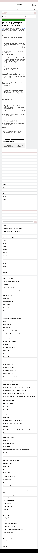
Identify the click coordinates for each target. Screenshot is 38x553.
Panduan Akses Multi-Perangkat (7, 409)
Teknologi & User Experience (7, 517)
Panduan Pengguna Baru (6, 435)
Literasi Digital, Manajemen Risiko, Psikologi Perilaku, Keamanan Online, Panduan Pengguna (14, 390)
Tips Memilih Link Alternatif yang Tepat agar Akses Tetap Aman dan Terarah (13, 226)
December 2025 (5, 252)
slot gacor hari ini (5, 211)
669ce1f (4, 26)
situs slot (4, 184)
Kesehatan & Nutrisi (5, 379)
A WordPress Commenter (6, 237)
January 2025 (5, 269)
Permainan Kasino (5, 452)
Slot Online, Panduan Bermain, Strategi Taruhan (9, 476)
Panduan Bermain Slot (6, 412)
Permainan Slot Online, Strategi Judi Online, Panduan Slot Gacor (11, 460)
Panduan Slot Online (5, 440)
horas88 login (5, 336)
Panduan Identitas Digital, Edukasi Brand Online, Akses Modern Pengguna (12, 420)
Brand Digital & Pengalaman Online (7, 295)
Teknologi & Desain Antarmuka (7, 503)
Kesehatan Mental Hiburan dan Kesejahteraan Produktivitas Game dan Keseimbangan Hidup (14, 381)
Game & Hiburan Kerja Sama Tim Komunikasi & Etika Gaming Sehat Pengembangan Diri (14, 313)
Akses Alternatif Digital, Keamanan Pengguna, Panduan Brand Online (11, 281)
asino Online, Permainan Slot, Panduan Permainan (9, 292)
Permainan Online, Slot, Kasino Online (8, 457)
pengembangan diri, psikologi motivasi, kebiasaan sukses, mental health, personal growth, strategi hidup (16, 449)
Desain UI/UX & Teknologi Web (7, 304)
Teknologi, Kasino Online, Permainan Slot (8, 538)
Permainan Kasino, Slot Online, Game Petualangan (9, 454)
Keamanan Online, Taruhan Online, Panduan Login (9, 370)
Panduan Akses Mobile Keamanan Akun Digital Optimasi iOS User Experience (13, 408)
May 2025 (4, 263)
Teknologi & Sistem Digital (6, 515)
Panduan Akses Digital (6, 406)
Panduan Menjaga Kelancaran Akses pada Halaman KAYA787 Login (12, 231)
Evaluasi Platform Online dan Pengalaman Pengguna (9, 310)
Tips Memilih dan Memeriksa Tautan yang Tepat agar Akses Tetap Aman (13, 228)
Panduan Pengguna (5, 432)
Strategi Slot (5, 492)
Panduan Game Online (6, 417)
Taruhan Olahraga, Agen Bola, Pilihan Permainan (9, 497)
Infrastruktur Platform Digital (7, 338)
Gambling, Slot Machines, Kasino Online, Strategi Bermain (10, 312)
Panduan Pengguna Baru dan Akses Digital (8, 437)
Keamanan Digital (5, 358)
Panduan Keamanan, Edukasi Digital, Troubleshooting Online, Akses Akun (12, 423)
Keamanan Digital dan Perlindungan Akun (8, 367)
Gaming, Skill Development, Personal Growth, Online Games (10, 330)
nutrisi (9, 141)
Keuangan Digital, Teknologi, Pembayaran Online (9, 382)
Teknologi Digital (5, 520)
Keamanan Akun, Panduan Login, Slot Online (8, 355)
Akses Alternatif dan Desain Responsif (8, 278)
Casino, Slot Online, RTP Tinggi (7, 298)
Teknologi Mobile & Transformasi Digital (8, 532)
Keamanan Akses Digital (6, 353)
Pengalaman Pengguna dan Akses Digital (8, 443)
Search (4, 220)
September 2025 (5, 257)
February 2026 (5, 249)
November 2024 (5, 272)
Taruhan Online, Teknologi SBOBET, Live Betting (9, 500)
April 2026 (4, 246)
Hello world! (12, 237)
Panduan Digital (5, 414)
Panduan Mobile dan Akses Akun (7, 431)
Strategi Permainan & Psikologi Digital (8, 487)
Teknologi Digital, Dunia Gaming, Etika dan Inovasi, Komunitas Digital (12, 521)
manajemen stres (5, 141)
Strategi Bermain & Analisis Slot (7, 485)
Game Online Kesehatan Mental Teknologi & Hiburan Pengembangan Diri (12, 318)
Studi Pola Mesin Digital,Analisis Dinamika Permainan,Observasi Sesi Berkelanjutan (13, 495)
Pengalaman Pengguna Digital (7, 446)
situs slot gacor (5, 175)
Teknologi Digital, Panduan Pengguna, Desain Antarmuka (10, 523)
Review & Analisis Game (6, 466)
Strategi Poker (5, 488)
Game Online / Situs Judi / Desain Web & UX (8, 316)
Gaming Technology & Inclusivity (7, 327)
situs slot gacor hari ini (6, 202)
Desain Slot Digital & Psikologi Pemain (8, 301)
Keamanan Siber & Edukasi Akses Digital (8, 373)
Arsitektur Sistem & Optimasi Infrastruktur (8, 289)
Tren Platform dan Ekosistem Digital (7, 543)
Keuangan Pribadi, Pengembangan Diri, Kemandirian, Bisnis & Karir (11, 384)
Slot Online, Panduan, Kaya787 (7, 479)
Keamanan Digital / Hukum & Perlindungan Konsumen (10, 359)
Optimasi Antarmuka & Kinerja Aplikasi (8, 403)
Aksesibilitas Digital (5, 284)
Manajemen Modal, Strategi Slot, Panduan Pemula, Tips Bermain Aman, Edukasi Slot (13, 393)
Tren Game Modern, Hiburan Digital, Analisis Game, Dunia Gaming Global (12, 541)
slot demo (4, 193)
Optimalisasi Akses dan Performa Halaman (8, 400)
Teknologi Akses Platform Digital (7, 518)
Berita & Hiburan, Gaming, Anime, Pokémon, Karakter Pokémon (11, 293)
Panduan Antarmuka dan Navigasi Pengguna (8, 411)
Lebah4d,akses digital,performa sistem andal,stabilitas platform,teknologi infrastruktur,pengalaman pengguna (16, 387)
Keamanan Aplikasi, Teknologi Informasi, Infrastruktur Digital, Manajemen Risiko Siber (14, 356)
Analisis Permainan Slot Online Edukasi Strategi (9, 287)
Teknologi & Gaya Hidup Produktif (7, 506)
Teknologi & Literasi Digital (6, 512)
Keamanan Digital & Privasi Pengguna (8, 364)
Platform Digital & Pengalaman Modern (8, 463)
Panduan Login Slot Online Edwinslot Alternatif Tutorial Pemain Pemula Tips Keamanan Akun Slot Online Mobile (17, 429)
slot (3, 178)
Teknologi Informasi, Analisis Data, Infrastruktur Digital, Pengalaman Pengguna (13, 529)
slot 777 (4, 181)
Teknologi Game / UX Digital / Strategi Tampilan (9, 526)
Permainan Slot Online (6, 458)
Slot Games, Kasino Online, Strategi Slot (8, 472)
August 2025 (5, 258)
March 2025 (4, 266)
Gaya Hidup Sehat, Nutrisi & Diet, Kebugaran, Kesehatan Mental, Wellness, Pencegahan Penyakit (13, 20)
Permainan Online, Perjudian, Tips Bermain (8, 455)
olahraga (12, 141)
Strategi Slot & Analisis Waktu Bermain (8, 494)
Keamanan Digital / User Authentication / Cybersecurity (10, 361)
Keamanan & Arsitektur (6, 350)
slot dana (4, 208)
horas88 (4, 335)
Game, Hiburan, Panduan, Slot (7, 324)
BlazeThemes (12, 551)
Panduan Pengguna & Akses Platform (8, 434)
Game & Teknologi (5, 315)
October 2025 (5, 255)
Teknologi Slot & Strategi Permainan (7, 535)
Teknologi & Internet (5, 509)
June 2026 (4, 243)
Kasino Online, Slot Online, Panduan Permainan (9, 347)
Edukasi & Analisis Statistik (6, 307)
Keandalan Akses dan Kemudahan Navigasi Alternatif (10, 376)
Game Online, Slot (5, 321)
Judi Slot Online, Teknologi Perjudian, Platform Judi (9, 341)
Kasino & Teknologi (5, 344)
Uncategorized (5, 546)
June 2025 (4, 261)
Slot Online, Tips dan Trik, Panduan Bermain (8, 484)
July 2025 (4, 260)
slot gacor (4, 196)
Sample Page (18, 9)
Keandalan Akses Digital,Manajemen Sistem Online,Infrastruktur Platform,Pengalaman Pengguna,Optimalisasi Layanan (18, 378)
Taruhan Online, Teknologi (6, 498)
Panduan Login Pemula (6, 426)
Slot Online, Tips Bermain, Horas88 (7, 482)
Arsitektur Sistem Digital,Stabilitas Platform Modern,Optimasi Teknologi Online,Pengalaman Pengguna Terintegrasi (17, 290)
